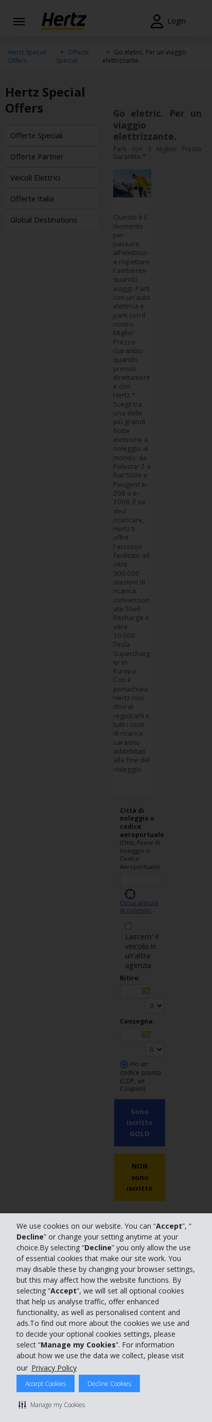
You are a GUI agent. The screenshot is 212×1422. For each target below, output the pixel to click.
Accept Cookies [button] (45, 1383)
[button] (51, 1404)
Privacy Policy (54, 1368)
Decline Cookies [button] (109, 1383)
